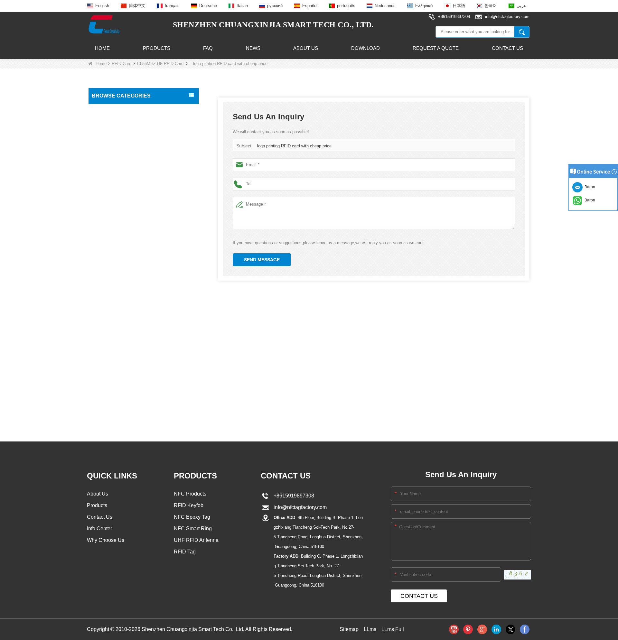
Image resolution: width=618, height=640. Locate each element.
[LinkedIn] (496, 629)
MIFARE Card (111, 122)
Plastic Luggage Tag (114, 334)
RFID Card (121, 63)
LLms (370, 629)
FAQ (208, 48)
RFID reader (106, 280)
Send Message (262, 259)
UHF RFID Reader (112, 253)
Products (156, 48)
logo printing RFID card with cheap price (294, 146)
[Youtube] (454, 629)
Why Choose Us (105, 540)
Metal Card (105, 361)
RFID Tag (103, 186)
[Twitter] (510, 629)
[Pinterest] (468, 629)
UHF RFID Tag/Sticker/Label (122, 267)
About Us (305, 48)
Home (102, 48)
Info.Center (99, 528)
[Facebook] (524, 629)
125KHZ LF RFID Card (119, 134)
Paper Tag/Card (110, 375)
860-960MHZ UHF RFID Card (125, 159)
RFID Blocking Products (118, 307)
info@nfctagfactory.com (299, 507)
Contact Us (507, 48)
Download (365, 48)
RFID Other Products (115, 388)
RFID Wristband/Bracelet (119, 199)
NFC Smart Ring (193, 528)
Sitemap (349, 629)
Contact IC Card (110, 402)
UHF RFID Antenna (113, 294)
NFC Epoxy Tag (192, 517)
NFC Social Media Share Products (128, 226)
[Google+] (482, 629)
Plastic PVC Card (111, 321)
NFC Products (108, 213)
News (253, 48)
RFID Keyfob (107, 240)
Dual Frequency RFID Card (123, 172)
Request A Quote (436, 48)
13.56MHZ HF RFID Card (159, 63)
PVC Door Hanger (112, 348)
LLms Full (392, 629)
